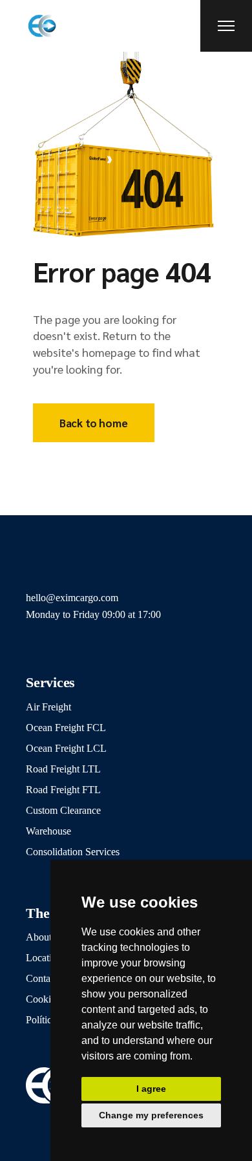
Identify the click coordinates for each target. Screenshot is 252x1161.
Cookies (42, 999)
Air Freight (48, 706)
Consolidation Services (73, 851)
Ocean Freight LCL (66, 748)
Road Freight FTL (63, 789)
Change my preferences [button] (151, 1115)
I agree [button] (151, 1088)
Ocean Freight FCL (66, 727)
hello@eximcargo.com (72, 597)
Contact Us (49, 978)
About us (44, 937)
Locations (46, 957)
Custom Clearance (63, 810)
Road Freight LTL (63, 768)
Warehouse (48, 830)
